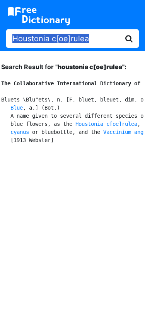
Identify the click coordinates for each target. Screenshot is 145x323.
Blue (16, 108)
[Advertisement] (72, 232)
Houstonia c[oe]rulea (106, 124)
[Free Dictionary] (39, 16)
